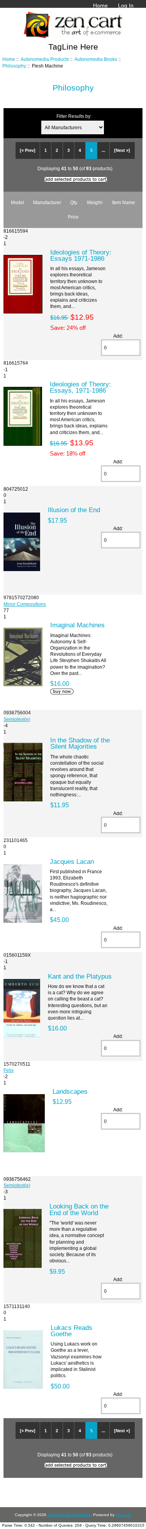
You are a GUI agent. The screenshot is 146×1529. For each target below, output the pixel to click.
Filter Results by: (73, 116)
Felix (9, 1070)
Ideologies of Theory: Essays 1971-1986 (80, 255)
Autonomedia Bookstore (69, 1515)
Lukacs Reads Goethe (71, 1331)
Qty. (74, 202)
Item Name (123, 202)
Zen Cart (123, 1515)
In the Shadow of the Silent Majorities (80, 743)
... (103, 150)
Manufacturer (47, 202)
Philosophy (14, 65)
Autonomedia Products (45, 59)
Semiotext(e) (17, 719)
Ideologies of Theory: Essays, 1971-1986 (80, 387)
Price (73, 216)
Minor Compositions (25, 604)
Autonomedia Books (95, 59)
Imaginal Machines (77, 625)
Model (17, 202)
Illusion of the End (74, 510)
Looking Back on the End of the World (79, 1209)
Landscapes (70, 1091)
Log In (126, 5)
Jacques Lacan (72, 861)
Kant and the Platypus (80, 976)
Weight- (95, 202)
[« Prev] (27, 150)
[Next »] (122, 150)
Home (100, 5)
